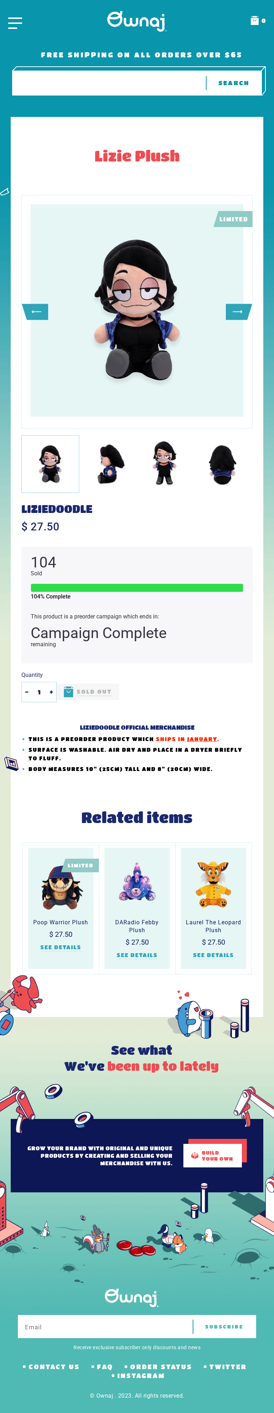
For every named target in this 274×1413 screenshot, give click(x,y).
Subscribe (224, 1327)
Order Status (161, 1366)
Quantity (32, 675)
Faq (105, 1366)
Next (239, 312)
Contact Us (54, 1366)
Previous (35, 312)
